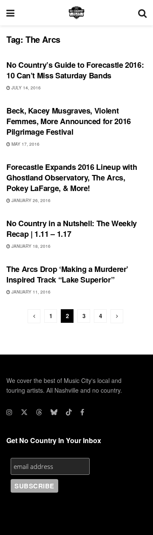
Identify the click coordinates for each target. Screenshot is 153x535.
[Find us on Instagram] (9, 412)
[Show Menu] (10, 12)
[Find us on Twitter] (24, 412)
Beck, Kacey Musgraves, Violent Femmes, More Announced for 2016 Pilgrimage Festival (68, 121)
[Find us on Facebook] (82, 412)
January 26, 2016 (30, 200)
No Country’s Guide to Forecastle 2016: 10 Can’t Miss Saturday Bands (75, 70)
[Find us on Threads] (39, 412)
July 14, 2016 (25, 88)
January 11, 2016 (30, 292)
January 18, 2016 (30, 246)
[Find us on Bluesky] (54, 412)
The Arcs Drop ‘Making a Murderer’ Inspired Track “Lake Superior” (67, 274)
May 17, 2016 (25, 144)
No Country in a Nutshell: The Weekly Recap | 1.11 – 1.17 (71, 228)
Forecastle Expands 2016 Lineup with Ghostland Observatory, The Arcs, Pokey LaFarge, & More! (71, 177)
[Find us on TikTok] (69, 412)
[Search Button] (142, 12)
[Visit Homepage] (76, 12)
